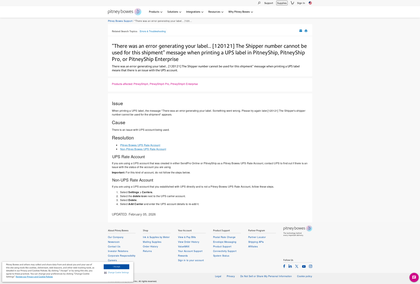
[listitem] (284, 266)
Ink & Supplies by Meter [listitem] (156, 237)
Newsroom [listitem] (114, 241)
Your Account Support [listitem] (190, 251)
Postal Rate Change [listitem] (224, 237)
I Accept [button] (116, 266)
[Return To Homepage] (124, 12)
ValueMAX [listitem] (183, 246)
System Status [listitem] (221, 255)
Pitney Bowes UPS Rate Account (140, 145)
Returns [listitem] (147, 251)
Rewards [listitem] (183, 255)
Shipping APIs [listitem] (256, 241)
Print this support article (306, 30)
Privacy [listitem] (231, 276)
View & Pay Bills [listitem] (187, 237)
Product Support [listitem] (222, 246)
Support (268, 3)
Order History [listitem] (150, 246)
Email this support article (300, 30)
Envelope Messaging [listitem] (224, 241)
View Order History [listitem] (188, 241)
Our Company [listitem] (116, 237)
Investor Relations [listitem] (118, 251)
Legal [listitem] (218, 276)
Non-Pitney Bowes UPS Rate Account (143, 149)
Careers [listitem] (112, 260)
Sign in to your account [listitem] (191, 260)
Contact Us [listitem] (114, 246)
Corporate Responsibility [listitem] (122, 255)
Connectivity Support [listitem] (224, 251)
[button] (116, 272)
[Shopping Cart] (292, 2)
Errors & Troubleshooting (153, 31)
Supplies (282, 3)
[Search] (259, 3)
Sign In (301, 3)
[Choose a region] (310, 3)
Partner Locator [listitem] (257, 237)
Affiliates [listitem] (253, 246)
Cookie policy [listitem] (304, 276)
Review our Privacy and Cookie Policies (34, 276)
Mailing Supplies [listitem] (152, 241)
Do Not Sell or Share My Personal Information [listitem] (266, 276)
